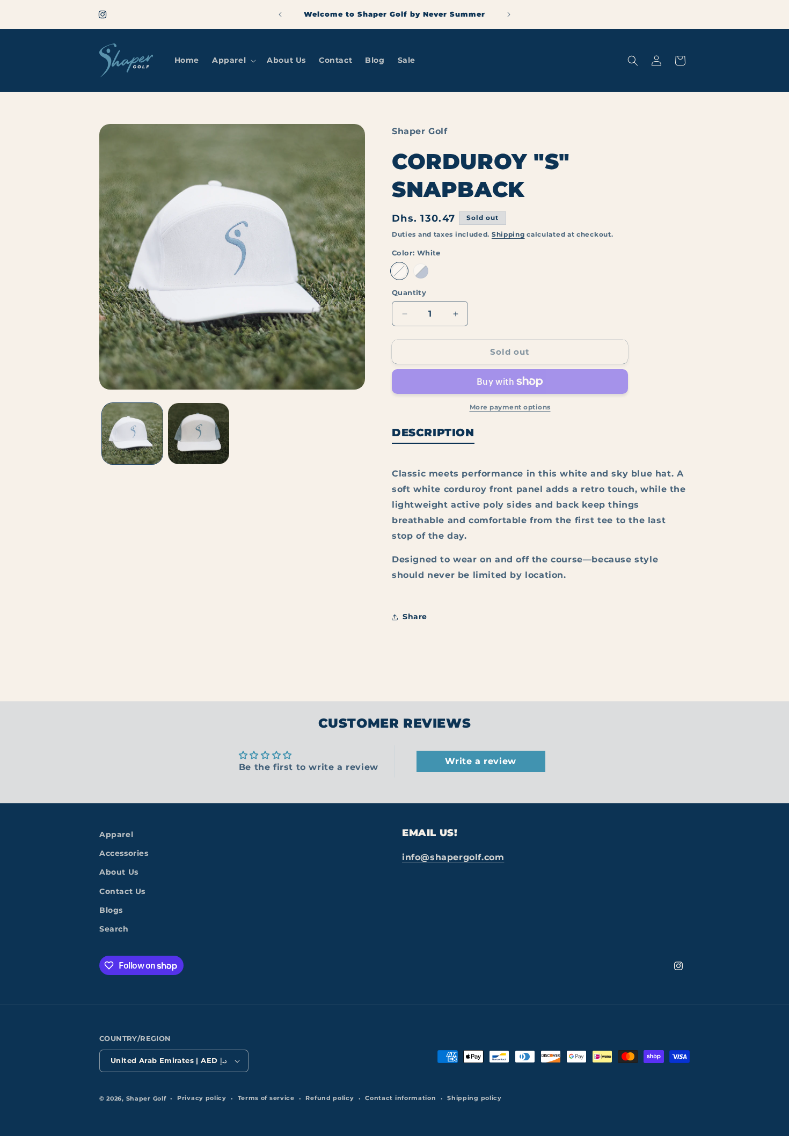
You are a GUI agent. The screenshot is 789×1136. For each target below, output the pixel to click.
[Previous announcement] (280, 14)
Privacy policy (202, 1098)
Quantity (409, 292)
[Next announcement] (509, 14)
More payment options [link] (510, 407)
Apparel (116, 834)
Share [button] (415, 616)
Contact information (400, 1098)
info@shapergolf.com (453, 857)
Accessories (124, 853)
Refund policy (329, 1098)
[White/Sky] (420, 270)
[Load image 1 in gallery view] (132, 433)
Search (114, 929)
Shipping (508, 234)
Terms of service (266, 1098)
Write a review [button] (480, 761)
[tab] (433, 435)
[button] (233, 60)
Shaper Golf (146, 1098)
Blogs (111, 910)
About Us (118, 872)
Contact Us (122, 891)
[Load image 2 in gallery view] (198, 433)
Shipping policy (474, 1098)
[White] (399, 270)
